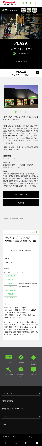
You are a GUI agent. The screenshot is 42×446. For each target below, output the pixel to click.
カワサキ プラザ (10, 276)
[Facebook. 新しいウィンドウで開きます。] (5, 443)
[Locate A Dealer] (27, 3)
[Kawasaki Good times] (24, 3)
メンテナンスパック (10, 290)
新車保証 (10, 294)
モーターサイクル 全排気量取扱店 (21, 250)
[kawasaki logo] (16, 3)
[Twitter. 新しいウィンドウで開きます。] (15, 443)
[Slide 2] (21, 112)
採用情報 (21, 202)
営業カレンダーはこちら (11, 167)
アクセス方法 (22, 61)
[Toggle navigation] (37, 3)
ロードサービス (10, 297)
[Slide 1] (15, 112)
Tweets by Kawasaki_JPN (13, 218)
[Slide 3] (26, 112)
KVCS (10, 286)
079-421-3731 (9, 262)
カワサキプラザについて (21, 194)
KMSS (10, 283)
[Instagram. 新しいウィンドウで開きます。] (26, 443)
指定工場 (10, 279)
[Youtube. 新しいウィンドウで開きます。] (36, 443)
